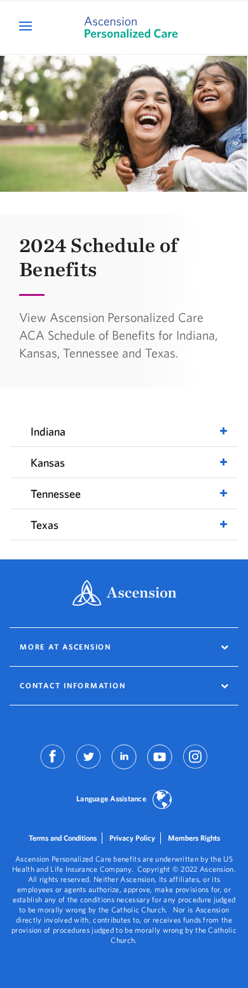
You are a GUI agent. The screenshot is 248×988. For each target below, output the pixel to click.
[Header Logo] (123, 27)
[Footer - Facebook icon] (52, 765)
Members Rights (194, 838)
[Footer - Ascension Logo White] (124, 594)
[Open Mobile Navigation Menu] (27, 26)
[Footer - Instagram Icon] (195, 765)
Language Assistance (111, 798)
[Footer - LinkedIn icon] (124, 765)
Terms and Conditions (63, 838)
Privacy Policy (132, 838)
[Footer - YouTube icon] (159, 765)
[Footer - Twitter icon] (88, 765)
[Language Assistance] (162, 800)
